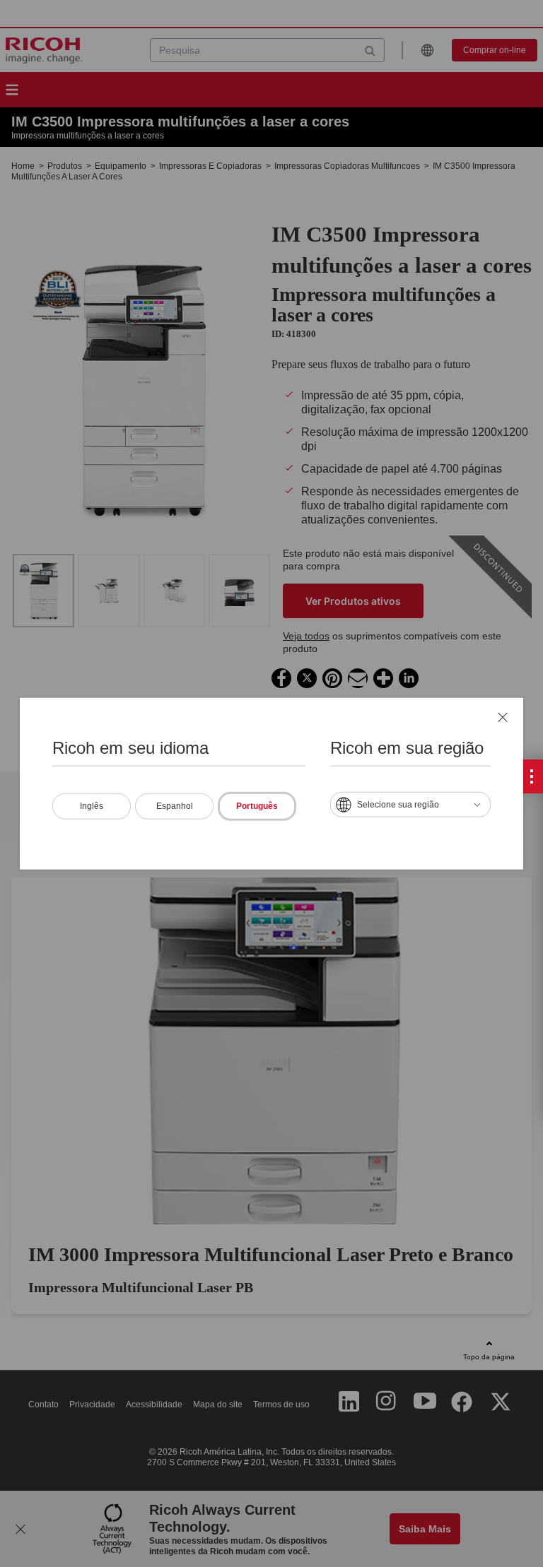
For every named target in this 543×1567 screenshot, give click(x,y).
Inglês (91, 805)
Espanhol (174, 805)
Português (257, 805)
